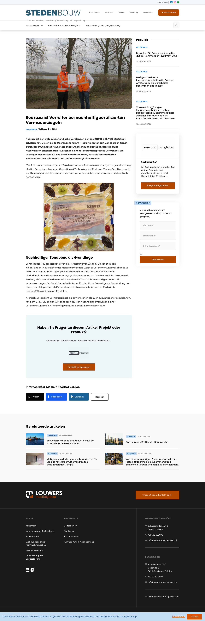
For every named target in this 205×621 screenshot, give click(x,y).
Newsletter (148, 12)
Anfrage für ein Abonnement (79, 542)
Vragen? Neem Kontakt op (156, 495)
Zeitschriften (94, 12)
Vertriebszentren (34, 550)
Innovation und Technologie (63, 25)
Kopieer (99, 397)
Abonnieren (158, 259)
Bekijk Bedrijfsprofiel (157, 185)
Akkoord (194, 617)
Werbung (134, 12)
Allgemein (31, 129)
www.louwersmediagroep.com (163, 596)
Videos (121, 12)
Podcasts (109, 12)
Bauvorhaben (33, 25)
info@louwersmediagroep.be (162, 582)
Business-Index (168, 12)
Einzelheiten (178, 616)
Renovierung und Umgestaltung (103, 25)
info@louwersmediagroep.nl (162, 540)
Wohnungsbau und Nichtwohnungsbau (36, 543)
